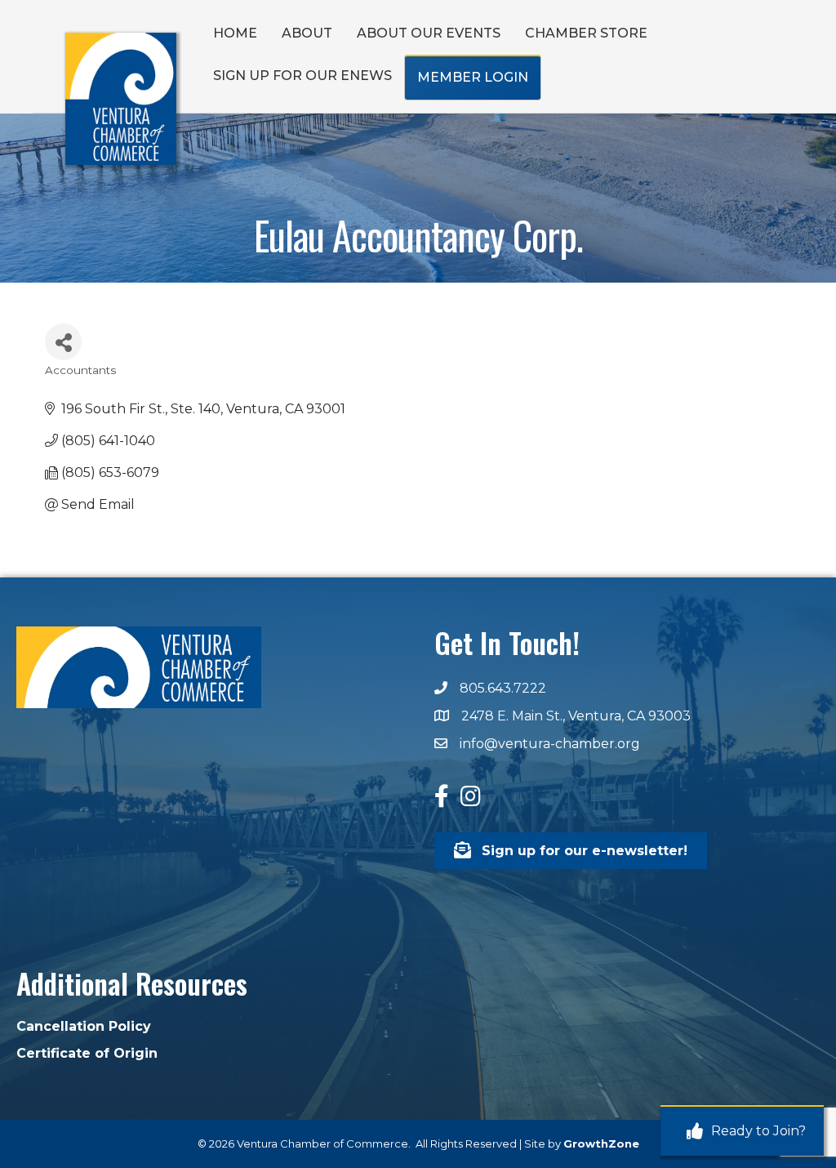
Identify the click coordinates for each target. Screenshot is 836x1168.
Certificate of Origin (87, 1053)
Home (235, 33)
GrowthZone (601, 1143)
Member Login (472, 77)
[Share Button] (63, 341)
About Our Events (428, 33)
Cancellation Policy (83, 1026)
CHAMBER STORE (586, 33)
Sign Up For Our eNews (302, 75)
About (307, 33)
